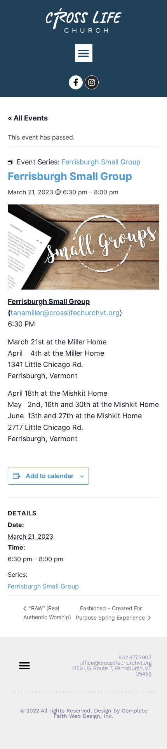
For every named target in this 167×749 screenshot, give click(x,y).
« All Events (28, 118)
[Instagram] (92, 82)
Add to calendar (50, 476)
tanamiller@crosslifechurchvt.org (65, 313)
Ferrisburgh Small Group (43, 586)
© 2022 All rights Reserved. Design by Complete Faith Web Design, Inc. (83, 713)
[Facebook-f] (76, 82)
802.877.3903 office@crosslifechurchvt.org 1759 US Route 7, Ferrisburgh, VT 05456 (111, 665)
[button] (83, 53)
